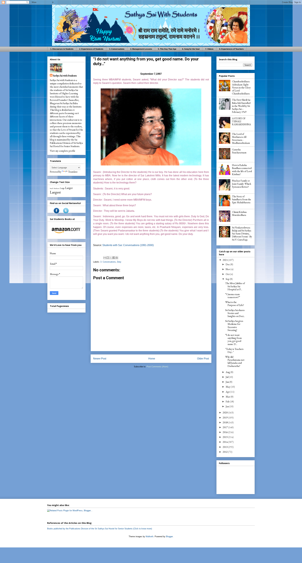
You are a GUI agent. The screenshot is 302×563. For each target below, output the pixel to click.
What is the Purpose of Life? (234, 303)
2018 (225, 422)
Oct (228, 274)
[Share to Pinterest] (116, 257)
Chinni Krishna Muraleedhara (239, 213)
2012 (225, 452)
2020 (225, 412)
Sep (228, 279)
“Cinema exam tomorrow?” (232, 296)
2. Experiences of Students (91, 49)
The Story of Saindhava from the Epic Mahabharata (241, 199)
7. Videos (209, 49)
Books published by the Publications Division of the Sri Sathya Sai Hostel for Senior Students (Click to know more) (99, 528)
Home (151, 358)
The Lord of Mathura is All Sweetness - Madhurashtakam (241, 138)
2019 (225, 417)
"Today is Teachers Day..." (234, 350)
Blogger (169, 536)
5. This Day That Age (167, 49)
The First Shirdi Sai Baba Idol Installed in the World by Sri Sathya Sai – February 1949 (241, 106)
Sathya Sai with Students (65, 75)
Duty (119, 262)
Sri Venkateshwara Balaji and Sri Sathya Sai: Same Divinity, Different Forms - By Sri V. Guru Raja (242, 233)
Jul (227, 377)
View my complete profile (62, 150)
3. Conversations (116, 49)
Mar (228, 396)
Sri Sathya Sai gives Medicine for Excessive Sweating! (234, 325)
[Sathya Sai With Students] (56, 212)
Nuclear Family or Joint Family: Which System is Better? (241, 183)
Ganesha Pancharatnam (239, 151)
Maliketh (149, 536)
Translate (73, 171)
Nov (228, 269)
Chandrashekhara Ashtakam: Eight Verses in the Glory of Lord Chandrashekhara (241, 87)
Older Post (203, 358)
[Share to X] (110, 257)
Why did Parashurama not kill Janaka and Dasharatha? (234, 361)
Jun (227, 382)
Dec (228, 264)
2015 (225, 437)
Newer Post (99, 358)
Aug (228, 372)
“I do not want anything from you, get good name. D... (233, 339)
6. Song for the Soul (190, 49)
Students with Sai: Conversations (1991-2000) (128, 245)
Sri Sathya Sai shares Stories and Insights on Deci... (235, 313)
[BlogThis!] (107, 257)
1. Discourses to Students (61, 49)
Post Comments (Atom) (157, 366)
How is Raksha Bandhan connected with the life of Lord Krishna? (242, 169)
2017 (225, 427)
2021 (225, 260)
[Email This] (104, 257)
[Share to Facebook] (113, 257)
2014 (225, 442)
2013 (225, 447)
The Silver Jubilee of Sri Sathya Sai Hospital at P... (235, 286)
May (228, 386)
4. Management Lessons (141, 49)
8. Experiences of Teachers (231, 49)
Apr (228, 391)
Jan (227, 406)
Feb (228, 401)
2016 (225, 432)
